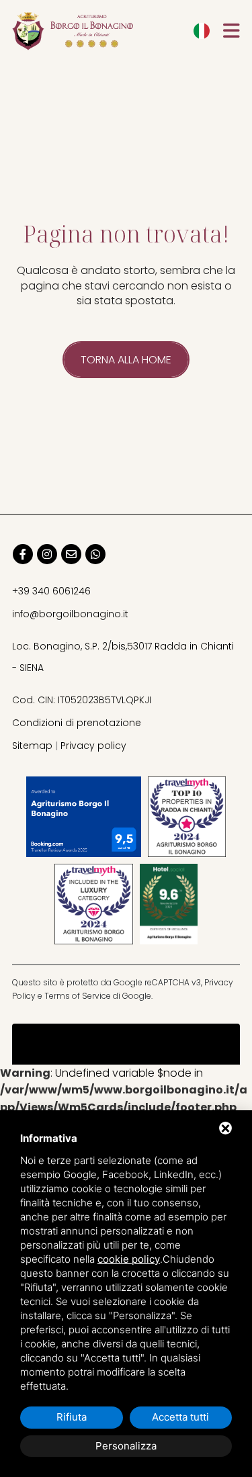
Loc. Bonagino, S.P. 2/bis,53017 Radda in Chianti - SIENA (123, 656)
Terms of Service (77, 995)
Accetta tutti (180, 1417)
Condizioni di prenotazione (76, 722)
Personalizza (126, 1445)
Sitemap (32, 745)
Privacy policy (93, 745)
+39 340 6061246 (51, 591)
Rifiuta (71, 1417)
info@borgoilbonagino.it (70, 614)
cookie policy (128, 1259)
